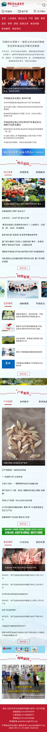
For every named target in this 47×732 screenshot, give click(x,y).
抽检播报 (24, 303)
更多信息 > (24, 268)
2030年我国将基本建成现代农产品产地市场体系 (22, 102)
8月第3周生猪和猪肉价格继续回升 (15, 594)
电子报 (25, 11)
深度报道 (24, 171)
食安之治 (22, 18)
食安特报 (34, 23)
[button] (5, 77)
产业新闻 (8, 401)
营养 (10, 23)
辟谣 (16, 23)
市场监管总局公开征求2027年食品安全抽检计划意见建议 (22, 123)
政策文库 (24, 23)
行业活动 (24, 541)
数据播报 (8, 541)
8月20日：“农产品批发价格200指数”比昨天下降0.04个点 (23, 617)
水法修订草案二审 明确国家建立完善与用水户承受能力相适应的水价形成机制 (23, 136)
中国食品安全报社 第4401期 (17, 98)
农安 (4, 23)
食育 (43, 18)
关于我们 (41, 11)
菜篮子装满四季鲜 (9, 610)
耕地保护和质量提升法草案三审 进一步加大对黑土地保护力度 (23, 114)
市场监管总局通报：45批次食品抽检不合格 (20, 142)
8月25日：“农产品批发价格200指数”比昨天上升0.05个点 (23, 586)
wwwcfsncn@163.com (28, 721)
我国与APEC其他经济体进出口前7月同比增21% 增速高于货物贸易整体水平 (23, 633)
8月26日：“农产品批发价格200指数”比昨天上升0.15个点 (23, 576)
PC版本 (8, 11)
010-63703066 (27, 718)
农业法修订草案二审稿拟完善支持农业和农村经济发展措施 (23, 108)
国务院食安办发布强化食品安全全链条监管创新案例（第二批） (23, 130)
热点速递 (8, 171)
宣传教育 (6, 28)
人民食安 (12, 18)
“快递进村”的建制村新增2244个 (14, 626)
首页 (4, 18)
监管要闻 (8, 303)
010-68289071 (27, 714)
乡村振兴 (24, 401)
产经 (31, 18)
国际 (37, 18)
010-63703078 (27, 711)
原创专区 (16, 28)
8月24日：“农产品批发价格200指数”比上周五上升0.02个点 (23, 601)
